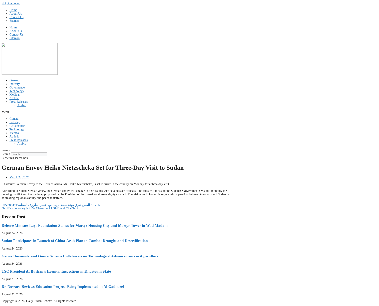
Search (6, 154)
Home (13, 10)
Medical (14, 94)
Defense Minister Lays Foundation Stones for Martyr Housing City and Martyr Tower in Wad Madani (85, 225)
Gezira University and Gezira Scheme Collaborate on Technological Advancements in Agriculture (80, 256)
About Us (15, 13)
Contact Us (16, 17)
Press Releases (18, 101)
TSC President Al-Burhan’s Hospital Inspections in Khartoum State (56, 271)
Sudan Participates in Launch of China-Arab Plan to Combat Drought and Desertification (75, 241)
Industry (14, 84)
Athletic (14, 98)
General (14, 80)
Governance (17, 87)
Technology (16, 91)
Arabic (21, 105)
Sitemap (14, 20)
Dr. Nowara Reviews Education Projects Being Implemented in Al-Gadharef (63, 286)
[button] (189, 112)
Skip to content (11, 3)
